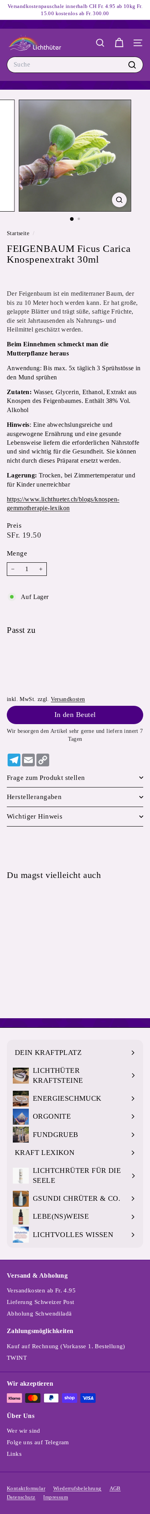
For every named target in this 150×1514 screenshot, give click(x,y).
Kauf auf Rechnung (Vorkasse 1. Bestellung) (66, 1346)
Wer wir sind (23, 1431)
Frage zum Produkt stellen (46, 778)
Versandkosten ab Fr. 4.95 (41, 1290)
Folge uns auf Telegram (38, 1442)
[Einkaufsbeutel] (119, 43)
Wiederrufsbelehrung (77, 1488)
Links (14, 1454)
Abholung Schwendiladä (39, 1313)
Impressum (55, 1497)
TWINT (17, 1358)
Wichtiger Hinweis (34, 816)
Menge (17, 553)
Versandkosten (68, 699)
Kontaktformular (26, 1488)
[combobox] (75, 65)
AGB (115, 1488)
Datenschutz (21, 1497)
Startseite (19, 233)
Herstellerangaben (34, 797)
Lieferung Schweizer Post (40, 1302)
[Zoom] (119, 199)
